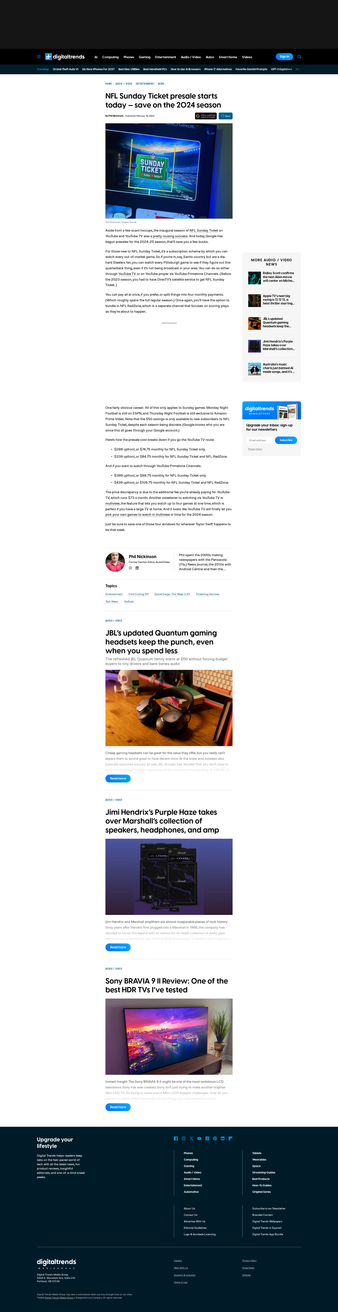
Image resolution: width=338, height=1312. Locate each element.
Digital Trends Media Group (59, 1297)
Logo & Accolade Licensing (200, 1234)
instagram (130, 567)
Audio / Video (192, 1173)
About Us (189, 1208)
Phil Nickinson (116, 116)
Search (299, 56)
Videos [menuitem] (247, 57)
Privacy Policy (255, 448)
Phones (188, 1153)
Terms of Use (180, 1282)
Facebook (176, 1138)
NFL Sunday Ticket (204, 230)
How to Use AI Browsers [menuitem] (185, 69)
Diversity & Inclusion (184, 1275)
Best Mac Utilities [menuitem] (129, 69)
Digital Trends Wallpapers (267, 1221)
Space (256, 1166)
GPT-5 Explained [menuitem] (281, 69)
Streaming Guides (263, 1173)
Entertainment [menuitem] (165, 57)
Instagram (184, 1138)
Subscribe (286, 440)
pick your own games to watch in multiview (137, 514)
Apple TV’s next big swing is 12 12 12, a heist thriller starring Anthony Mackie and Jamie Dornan (278, 303)
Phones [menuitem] (129, 57)
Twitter (191, 1138)
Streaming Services (207, 594)
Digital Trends (57, 62)
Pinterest (215, 1138)
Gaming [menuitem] (144, 57)
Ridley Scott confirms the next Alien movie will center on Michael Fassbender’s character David (279, 280)
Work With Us (181, 1267)
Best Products (261, 1179)
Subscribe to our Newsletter (268, 1208)
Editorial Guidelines (195, 1227)
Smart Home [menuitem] (228, 57)
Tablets (256, 1153)
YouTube (129, 601)
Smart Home (192, 1179)
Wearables (259, 1160)
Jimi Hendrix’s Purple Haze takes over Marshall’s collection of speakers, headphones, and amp (279, 349)
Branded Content (262, 1214)
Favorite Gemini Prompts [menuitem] (251, 69)
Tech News (111, 601)
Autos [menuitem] (210, 57)
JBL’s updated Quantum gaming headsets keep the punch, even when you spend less (276, 326)
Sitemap (246, 1275)
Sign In (284, 57)
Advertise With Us (194, 1221)
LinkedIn (223, 1138)
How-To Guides (261, 1186)
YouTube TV (127, 273)
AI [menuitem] (95, 57)
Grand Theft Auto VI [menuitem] (65, 69)
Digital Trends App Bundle (267, 1234)
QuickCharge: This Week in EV (172, 594)
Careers (178, 1260)
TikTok (207, 1138)
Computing (191, 1160)
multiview (112, 503)
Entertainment (114, 594)
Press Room (248, 1267)
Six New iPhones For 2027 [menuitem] (98, 69)
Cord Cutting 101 (138, 594)
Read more (118, 778)
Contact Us (190, 1214)
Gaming (189, 1166)
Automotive (191, 1192)
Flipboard (231, 1138)
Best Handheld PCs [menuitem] (155, 69)
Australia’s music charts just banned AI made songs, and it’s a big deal (278, 370)
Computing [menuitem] (110, 57)
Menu (38, 56)
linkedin (137, 567)
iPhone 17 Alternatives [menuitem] (218, 69)
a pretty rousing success (169, 236)
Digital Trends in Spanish (267, 1227)
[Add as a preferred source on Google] (206, 116)
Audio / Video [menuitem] (191, 57)
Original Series (261, 1192)
